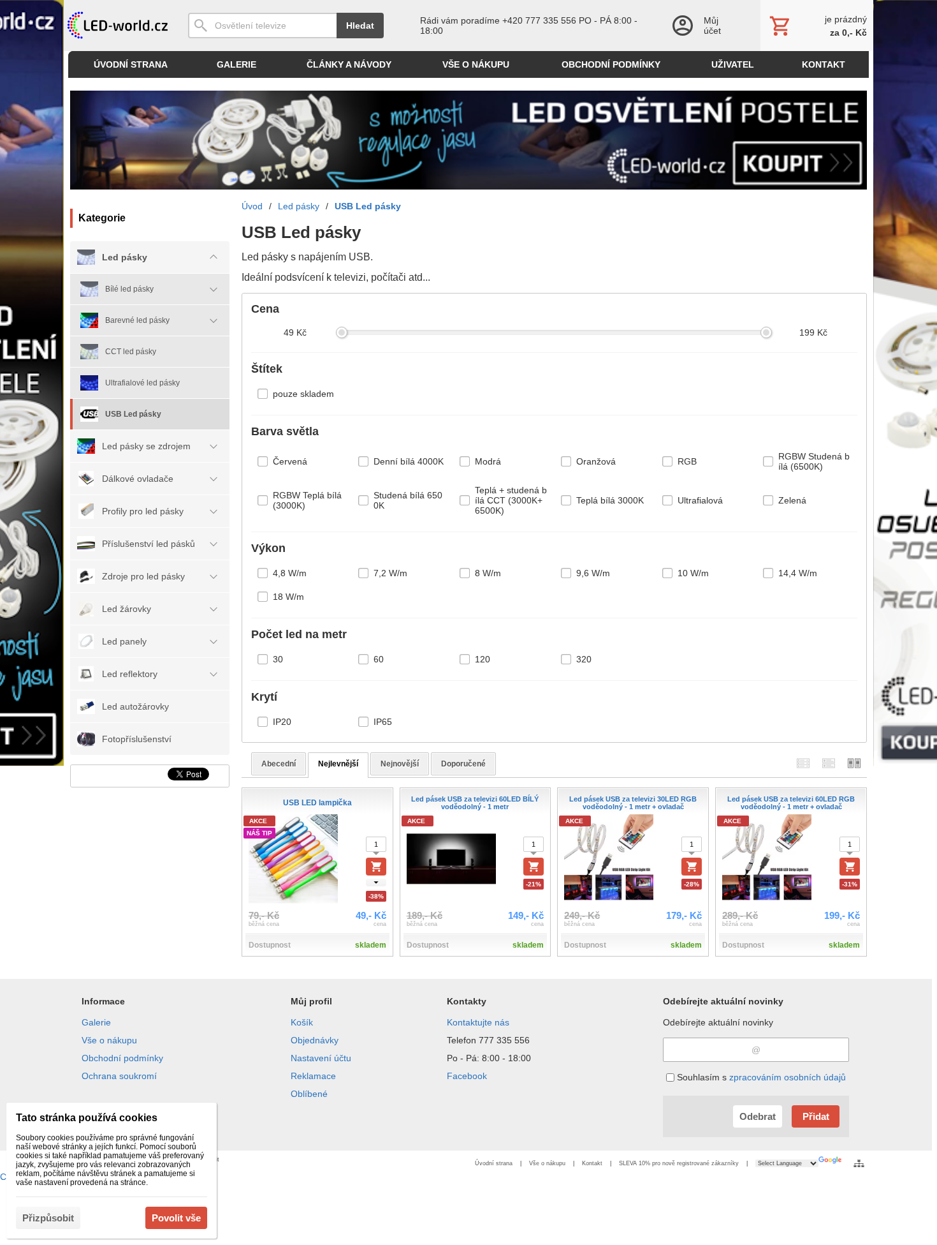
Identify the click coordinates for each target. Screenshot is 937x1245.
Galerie (96, 1022)
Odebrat (757, 1116)
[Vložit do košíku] (533, 867)
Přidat (816, 1116)
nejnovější (400, 763)
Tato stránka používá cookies (86, 1117)
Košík (302, 1022)
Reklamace (313, 1076)
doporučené (463, 763)
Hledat (360, 25)
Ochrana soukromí (119, 1076)
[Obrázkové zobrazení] (854, 763)
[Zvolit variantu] (376, 867)
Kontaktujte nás (478, 1022)
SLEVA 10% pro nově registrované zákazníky (679, 1163)
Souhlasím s (760, 1077)
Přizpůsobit (48, 1217)
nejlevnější (338, 763)
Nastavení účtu (321, 1058)
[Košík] (816, 25)
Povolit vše (176, 1217)
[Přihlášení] (703, 25)
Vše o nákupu (109, 1040)
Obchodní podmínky (122, 1058)
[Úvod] (116, 25)
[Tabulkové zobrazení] (828, 763)
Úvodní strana (493, 1163)
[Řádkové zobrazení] (803, 763)
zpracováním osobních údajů (787, 1077)
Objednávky (314, 1040)
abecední (278, 763)
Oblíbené (309, 1094)
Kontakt (592, 1163)
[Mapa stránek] (858, 1163)
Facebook (467, 1076)
